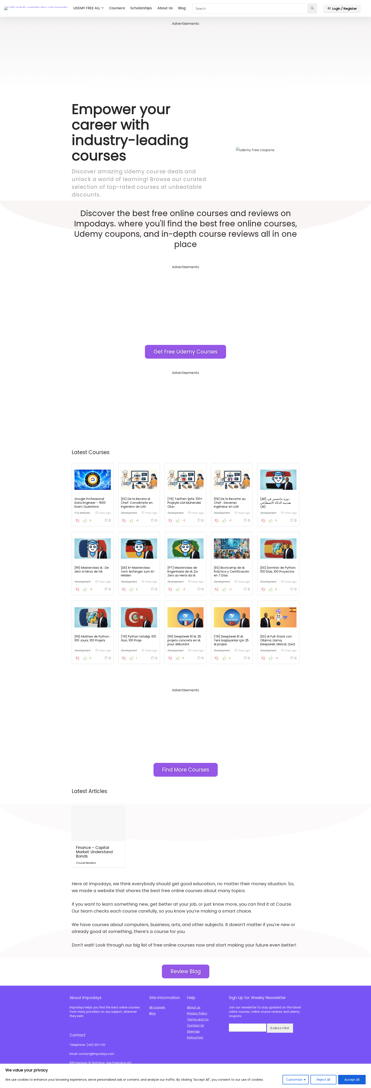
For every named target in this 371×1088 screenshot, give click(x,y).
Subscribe (280, 1028)
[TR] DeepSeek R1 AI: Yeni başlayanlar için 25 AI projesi (231, 640)
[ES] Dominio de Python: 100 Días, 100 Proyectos (278, 570)
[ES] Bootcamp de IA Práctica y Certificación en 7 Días (231, 572)
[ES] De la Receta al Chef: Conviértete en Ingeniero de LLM (137, 503)
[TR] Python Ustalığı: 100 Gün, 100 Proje (138, 638)
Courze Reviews (86, 863)
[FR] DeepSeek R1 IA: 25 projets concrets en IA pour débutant (184, 640)
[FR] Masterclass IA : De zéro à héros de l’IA (92, 570)
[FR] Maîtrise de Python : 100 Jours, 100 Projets (93, 638)
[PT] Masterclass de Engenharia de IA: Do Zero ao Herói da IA (182, 572)
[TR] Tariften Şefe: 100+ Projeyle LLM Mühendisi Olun (184, 503)
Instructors (195, 1037)
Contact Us (195, 1025)
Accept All (351, 1079)
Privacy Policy (197, 1013)
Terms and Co (197, 1019)
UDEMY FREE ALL (86, 8)
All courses (157, 1007)
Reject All (323, 1079)
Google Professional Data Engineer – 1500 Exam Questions (90, 503)
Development (129, 513)
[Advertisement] (185, 57)
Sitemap (193, 1031)
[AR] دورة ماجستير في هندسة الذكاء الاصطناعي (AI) (275, 503)
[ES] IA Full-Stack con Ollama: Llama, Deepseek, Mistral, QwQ (277, 640)
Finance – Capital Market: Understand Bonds (94, 852)
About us (193, 1007)
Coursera (117, 8)
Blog (182, 8)
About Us (165, 8)
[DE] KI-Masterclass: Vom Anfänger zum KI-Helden (138, 572)
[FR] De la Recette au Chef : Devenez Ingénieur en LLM (230, 503)
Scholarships (141, 8)
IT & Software (82, 513)
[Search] (312, 8)
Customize (294, 1079)
